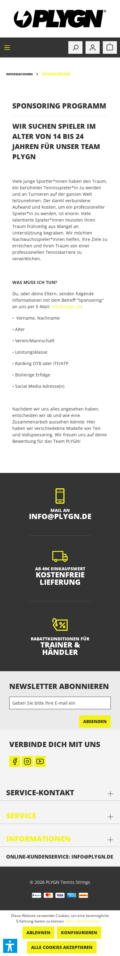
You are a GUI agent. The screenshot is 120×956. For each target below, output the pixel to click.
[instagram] (27, 761)
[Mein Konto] (93, 47)
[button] (10, 946)
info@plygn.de (66, 306)
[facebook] (14, 761)
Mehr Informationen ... (85, 921)
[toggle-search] (75, 47)
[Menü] (7, 48)
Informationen (38, 838)
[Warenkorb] (110, 47)
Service (21, 815)
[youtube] (40, 761)
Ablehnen (38, 932)
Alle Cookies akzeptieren (62, 947)
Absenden (95, 721)
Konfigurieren (79, 932)
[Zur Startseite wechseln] (60, 19)
